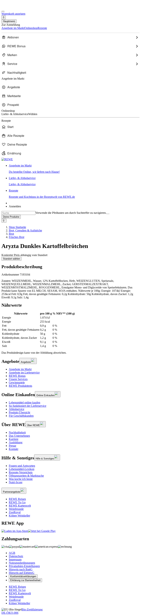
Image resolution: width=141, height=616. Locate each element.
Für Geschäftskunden (21, 415)
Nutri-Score (15, 482)
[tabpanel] (70, 329)
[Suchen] (107, 213)
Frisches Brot (16, 237)
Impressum (15, 559)
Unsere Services (18, 379)
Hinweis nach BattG (20, 569)
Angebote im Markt (20, 369)
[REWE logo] (7, 159)
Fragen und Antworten (22, 465)
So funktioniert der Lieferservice (27, 405)
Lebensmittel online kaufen (24, 402)
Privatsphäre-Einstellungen (24, 566)
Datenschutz (16, 556)
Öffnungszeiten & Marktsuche (26, 475)
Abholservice (16, 409)
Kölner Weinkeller (19, 515)
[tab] (70, 305)
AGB (12, 552)
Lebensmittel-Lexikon (21, 469)
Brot (11, 233)
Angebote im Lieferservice (24, 372)
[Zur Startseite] (13, 7)
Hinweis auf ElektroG (21, 572)
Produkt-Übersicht (19, 412)
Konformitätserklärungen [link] (23, 576)
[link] (74, 169)
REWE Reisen (17, 499)
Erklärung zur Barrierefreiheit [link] (25, 580)
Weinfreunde (16, 508)
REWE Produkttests (20, 385)
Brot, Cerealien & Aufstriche (25, 230)
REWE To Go (17, 502)
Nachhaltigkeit (17, 432)
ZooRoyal (15, 512)
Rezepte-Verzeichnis (20, 472)
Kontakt (13, 449)
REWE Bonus (17, 375)
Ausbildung (15, 442)
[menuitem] (70, 37)
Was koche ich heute (21, 479)
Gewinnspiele (17, 382)
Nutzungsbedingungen (22, 562)
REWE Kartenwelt (20, 505)
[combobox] (18, 213)
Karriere (13, 439)
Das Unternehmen (19, 435)
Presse (12, 445)
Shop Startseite (17, 227)
